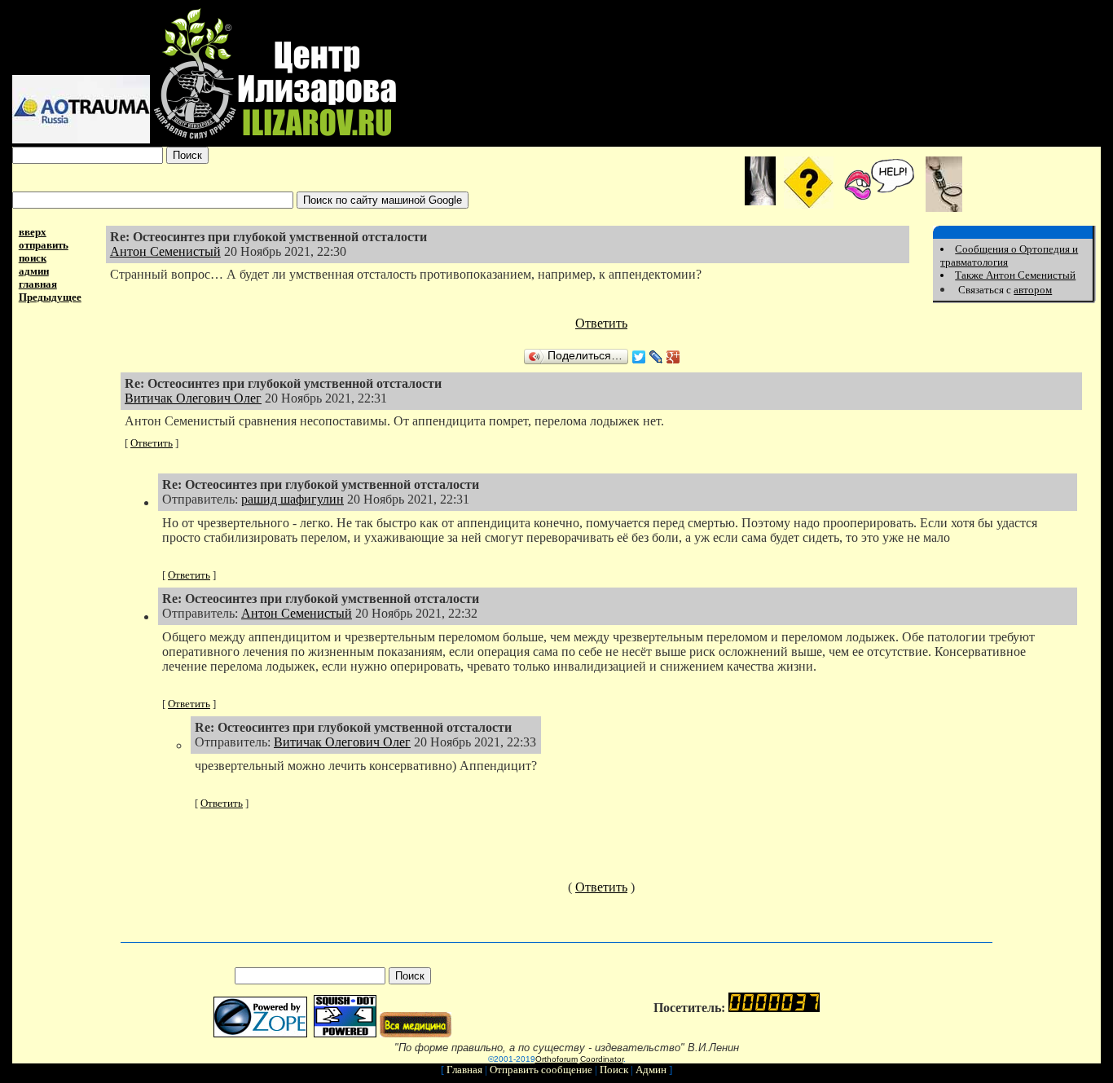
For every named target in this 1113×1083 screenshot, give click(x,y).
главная (38, 284)
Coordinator (601, 1058)
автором (1033, 290)
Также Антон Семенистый (1015, 275)
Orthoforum (556, 1058)
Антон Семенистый (165, 251)
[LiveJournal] (656, 357)
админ (34, 271)
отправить (43, 245)
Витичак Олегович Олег (193, 398)
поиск (32, 258)
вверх (32, 232)
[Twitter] (639, 357)
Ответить (601, 323)
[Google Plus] (673, 357)
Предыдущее (50, 297)
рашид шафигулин (292, 499)
